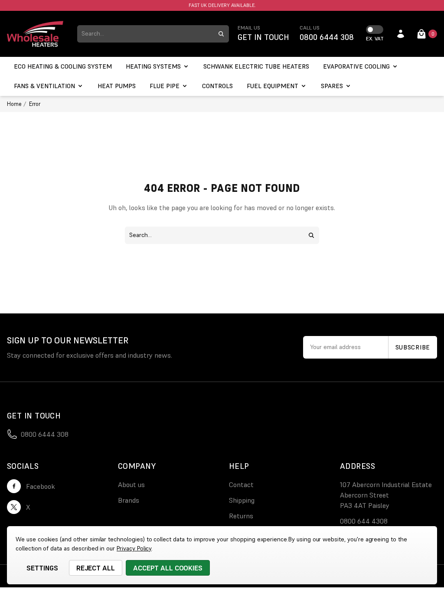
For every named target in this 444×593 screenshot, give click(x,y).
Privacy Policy (134, 548)
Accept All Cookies (167, 567)
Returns (241, 515)
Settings (42, 567)
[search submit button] (221, 34)
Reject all (95, 567)
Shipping (242, 500)
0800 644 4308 (364, 521)
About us (131, 484)
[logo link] (35, 34)
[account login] (400, 34)
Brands (128, 500)
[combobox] (145, 34)
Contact (241, 484)
